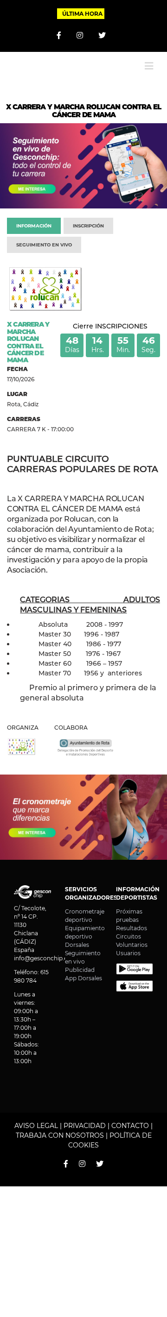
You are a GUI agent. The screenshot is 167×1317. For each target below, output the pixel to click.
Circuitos (128, 936)
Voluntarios (132, 944)
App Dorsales (83, 978)
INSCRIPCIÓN (88, 226)
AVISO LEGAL (36, 1126)
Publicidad (80, 969)
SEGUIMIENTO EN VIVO (44, 245)
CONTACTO (130, 1126)
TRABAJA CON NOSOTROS (60, 1135)
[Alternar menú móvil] (149, 66)
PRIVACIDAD (85, 1126)
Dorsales (77, 944)
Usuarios (128, 953)
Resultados (131, 928)
